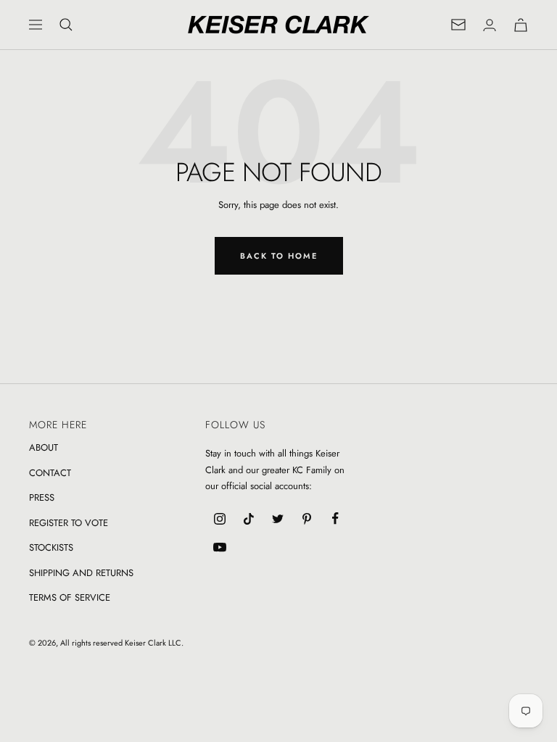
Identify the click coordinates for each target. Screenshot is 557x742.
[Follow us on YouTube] (219, 547)
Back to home (279, 256)
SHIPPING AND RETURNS (81, 573)
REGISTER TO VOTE (68, 523)
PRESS (41, 497)
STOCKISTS (51, 547)
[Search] (66, 24)
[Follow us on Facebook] (335, 518)
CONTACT (50, 473)
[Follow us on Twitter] (277, 518)
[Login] (489, 25)
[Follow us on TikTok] (248, 518)
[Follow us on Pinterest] (306, 518)
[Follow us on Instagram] (219, 518)
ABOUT (43, 447)
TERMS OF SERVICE (69, 597)
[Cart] (520, 25)
